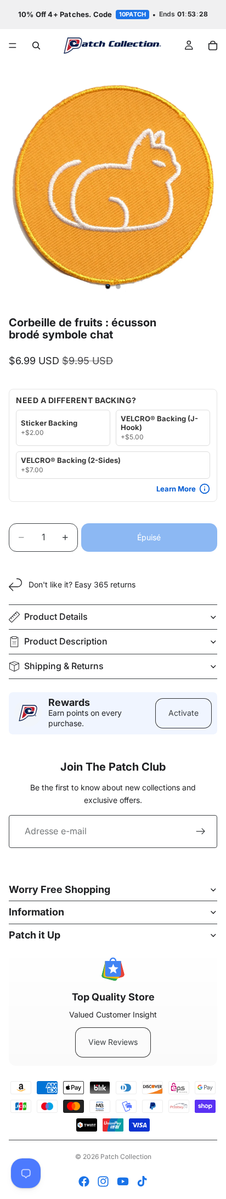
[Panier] (213, 45)
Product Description (66, 641)
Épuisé (149, 537)
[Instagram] (103, 1181)
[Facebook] (84, 1181)
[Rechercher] (36, 45)
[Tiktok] (142, 1181)
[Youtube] (122, 1181)
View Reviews (113, 1042)
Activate (183, 712)
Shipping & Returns (64, 665)
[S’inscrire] (200, 831)
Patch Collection (125, 1156)
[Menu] (12, 45)
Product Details (56, 616)
